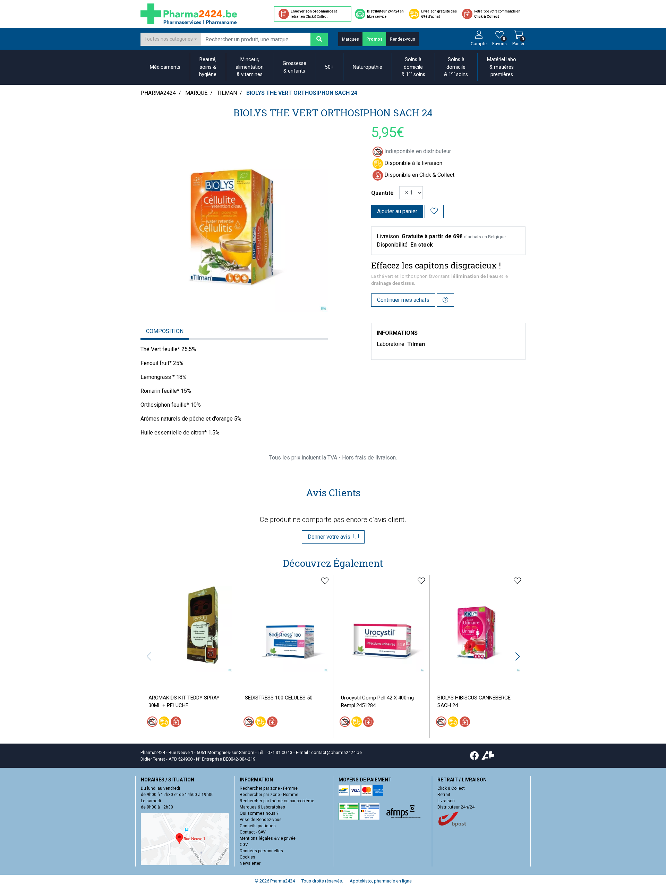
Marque (196, 93)
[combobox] (170, 39)
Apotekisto (381, 881)
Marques (350, 39)
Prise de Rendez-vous (261, 819)
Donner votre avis (330, 536)
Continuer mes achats (403, 300)
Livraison (446, 800)
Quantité (382, 193)
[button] (517, 656)
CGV (244, 844)
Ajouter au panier (397, 211)
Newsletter (250, 863)
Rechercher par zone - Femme (269, 788)
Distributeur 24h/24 (456, 807)
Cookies (247, 857)
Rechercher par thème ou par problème (277, 800)
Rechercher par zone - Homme (269, 794)
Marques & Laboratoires (262, 807)
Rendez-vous (402, 39)
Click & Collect (451, 788)
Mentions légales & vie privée (268, 838)
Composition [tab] (164, 331)
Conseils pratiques (258, 825)
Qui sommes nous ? (259, 813)
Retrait (443, 794)
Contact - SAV (253, 832)
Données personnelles (261, 850)
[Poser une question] (445, 300)
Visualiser (191, 677)
